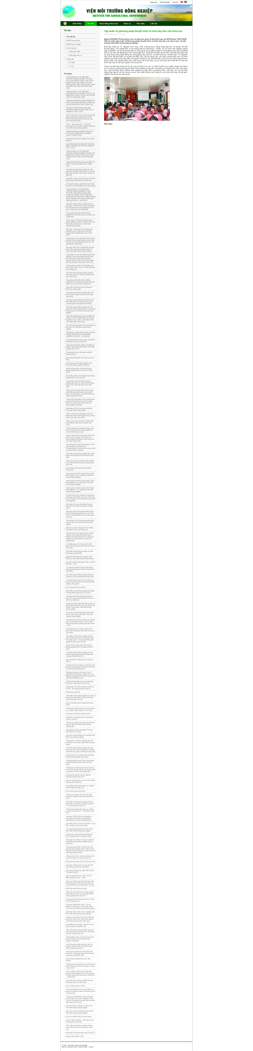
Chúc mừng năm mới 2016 (75, 986)
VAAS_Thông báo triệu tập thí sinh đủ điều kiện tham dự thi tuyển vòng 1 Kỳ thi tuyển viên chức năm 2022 (80, 415)
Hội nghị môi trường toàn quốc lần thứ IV (80, 1033)
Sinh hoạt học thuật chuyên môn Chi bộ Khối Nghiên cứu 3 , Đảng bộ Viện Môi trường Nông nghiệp (80, 475)
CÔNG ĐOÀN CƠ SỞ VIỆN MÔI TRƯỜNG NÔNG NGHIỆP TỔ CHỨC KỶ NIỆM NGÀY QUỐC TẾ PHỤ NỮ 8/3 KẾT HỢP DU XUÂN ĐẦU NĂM (80, 94)
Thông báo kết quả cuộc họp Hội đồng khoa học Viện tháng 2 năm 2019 (79, 682)
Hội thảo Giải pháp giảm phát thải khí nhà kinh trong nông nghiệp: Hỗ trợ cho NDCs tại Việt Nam (80, 598)
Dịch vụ (127, 23)
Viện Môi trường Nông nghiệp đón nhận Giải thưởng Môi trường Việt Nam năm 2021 (80, 455)
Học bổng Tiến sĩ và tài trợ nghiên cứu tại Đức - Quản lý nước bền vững (80, 824)
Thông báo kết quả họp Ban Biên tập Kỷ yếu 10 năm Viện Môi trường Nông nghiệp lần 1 (80, 724)
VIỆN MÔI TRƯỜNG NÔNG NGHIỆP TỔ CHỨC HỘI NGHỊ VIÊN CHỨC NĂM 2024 (80, 164)
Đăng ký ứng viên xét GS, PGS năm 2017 (81, 861)
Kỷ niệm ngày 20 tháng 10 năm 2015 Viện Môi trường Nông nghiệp (79, 1007)
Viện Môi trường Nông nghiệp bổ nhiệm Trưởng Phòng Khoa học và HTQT (80, 592)
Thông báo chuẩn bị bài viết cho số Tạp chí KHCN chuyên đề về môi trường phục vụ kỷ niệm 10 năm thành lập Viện (80, 769)
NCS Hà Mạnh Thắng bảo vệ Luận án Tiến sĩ (79, 660)
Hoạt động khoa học (109, 23)
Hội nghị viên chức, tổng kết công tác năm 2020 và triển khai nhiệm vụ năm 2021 (79, 506)
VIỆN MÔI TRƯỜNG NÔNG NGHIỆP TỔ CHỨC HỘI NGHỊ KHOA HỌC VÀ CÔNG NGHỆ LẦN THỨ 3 (80, 347)
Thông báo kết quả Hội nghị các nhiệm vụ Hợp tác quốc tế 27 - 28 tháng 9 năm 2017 (80, 811)
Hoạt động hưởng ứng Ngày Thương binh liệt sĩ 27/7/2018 (79, 731)
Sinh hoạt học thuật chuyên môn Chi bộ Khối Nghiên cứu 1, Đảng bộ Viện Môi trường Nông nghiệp (80, 490)
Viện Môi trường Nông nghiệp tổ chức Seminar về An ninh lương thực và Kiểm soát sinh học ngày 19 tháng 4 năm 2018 (80, 750)
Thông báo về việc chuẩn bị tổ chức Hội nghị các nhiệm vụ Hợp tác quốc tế (80, 857)
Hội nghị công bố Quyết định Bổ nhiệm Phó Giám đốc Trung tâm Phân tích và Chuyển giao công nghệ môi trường (80, 302)
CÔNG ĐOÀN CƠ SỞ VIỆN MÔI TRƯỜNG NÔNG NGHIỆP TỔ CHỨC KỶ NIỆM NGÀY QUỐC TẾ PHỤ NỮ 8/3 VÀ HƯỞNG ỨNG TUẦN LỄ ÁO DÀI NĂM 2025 (80, 155)
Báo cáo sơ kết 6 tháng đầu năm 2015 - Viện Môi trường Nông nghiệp (80, 1012)
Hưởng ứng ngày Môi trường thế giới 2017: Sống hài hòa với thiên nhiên (79, 835)
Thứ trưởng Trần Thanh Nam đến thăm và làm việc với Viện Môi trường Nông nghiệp (80, 522)
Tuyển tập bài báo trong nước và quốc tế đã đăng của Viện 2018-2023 (80, 341)
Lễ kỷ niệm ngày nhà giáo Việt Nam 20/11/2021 (78, 469)
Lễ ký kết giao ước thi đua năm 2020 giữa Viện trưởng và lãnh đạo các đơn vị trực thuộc (80, 546)
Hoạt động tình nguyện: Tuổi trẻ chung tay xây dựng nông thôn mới (79, 925)
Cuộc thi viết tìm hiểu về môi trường (78, 1016)
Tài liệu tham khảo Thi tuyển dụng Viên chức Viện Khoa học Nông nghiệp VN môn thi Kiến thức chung (80, 430)
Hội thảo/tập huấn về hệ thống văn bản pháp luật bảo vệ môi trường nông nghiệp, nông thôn (80, 939)
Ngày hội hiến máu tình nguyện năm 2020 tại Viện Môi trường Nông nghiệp (80, 557)
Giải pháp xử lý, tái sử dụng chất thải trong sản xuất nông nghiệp (79, 409)
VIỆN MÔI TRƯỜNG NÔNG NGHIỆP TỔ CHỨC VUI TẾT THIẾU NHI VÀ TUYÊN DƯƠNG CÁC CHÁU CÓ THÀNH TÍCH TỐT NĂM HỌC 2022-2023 (80, 319)
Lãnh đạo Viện (74, 51)
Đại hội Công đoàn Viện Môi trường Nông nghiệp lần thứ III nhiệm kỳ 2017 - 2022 (80, 647)
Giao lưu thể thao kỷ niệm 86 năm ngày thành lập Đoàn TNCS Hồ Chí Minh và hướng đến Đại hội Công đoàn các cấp (80, 883)
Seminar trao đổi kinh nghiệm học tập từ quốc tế (80, 139)
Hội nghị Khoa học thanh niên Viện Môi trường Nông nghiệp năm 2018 (80, 756)
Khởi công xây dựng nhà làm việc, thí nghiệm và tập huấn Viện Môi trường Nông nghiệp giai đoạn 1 (79, 946)
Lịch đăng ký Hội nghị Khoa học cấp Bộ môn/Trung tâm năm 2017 (80, 787)
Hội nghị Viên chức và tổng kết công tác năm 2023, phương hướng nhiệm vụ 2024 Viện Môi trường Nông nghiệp (80, 249)
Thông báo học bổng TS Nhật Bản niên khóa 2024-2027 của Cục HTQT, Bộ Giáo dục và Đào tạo (80, 267)
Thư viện (141, 23)
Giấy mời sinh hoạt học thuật (76, 888)
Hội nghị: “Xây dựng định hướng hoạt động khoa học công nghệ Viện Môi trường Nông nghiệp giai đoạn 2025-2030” (79, 232)
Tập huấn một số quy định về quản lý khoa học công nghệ (79, 288)
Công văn (70, 59)
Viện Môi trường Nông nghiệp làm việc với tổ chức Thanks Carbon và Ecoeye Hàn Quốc (80, 294)
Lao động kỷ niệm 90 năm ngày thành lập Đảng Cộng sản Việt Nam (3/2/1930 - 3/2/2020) (80, 569)
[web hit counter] (101, 1044)
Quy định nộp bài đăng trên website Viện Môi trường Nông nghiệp (80, 736)
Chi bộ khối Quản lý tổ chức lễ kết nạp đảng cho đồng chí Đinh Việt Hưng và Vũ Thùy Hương (80, 991)
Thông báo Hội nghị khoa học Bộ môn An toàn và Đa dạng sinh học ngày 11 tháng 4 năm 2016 (80, 966)
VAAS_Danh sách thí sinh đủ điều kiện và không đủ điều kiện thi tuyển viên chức (80, 423)
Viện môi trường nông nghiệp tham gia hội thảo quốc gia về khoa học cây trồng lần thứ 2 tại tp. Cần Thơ (80, 931)
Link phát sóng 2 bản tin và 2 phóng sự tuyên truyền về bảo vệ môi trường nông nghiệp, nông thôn (80, 582)
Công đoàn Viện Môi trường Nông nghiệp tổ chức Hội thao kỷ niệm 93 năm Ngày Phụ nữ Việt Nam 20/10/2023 (80, 282)
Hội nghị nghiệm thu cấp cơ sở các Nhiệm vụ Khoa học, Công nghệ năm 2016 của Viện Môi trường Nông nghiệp (80, 906)
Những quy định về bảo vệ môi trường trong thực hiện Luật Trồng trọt (79, 529)
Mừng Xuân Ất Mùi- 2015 (75, 1036)
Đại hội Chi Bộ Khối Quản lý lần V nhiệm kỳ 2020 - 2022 (80, 563)
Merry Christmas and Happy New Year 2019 (79, 704)
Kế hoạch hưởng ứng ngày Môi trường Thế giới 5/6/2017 (80, 871)
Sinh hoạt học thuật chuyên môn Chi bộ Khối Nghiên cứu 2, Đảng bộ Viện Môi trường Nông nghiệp (80, 482)
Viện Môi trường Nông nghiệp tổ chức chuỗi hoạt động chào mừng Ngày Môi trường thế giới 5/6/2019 (79, 654)
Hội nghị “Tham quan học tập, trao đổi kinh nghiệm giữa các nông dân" (79, 866)
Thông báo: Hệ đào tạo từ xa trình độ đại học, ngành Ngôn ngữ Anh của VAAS (80, 709)
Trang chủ (153, 2)
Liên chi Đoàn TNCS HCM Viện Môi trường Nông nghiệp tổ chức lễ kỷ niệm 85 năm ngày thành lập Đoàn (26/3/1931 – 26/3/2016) (80, 974)
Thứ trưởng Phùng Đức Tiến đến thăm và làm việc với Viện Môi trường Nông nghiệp (81, 327)
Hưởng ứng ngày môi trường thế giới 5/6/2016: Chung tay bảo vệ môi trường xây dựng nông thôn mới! (80, 953)
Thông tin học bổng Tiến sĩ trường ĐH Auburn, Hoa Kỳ (79, 718)
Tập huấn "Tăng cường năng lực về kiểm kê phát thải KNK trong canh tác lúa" (80, 179)
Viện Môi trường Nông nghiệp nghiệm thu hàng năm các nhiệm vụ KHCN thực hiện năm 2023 (80, 274)
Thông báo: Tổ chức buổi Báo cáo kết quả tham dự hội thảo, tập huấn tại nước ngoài (80, 742)
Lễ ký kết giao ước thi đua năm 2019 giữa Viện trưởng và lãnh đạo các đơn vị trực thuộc (80, 631)
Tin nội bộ (71, 37)
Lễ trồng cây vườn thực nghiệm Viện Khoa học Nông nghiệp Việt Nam (79, 364)
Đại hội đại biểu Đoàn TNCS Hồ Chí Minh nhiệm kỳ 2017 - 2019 (79, 877)
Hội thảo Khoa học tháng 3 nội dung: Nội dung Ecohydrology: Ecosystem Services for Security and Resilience (80, 667)
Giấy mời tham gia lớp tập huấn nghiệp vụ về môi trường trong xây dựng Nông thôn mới (80, 462)
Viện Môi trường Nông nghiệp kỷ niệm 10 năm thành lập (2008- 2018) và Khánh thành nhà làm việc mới (81, 697)
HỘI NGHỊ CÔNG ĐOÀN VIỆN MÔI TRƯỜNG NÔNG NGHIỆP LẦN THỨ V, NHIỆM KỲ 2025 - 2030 (80, 110)
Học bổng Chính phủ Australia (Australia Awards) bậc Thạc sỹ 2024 (80, 377)
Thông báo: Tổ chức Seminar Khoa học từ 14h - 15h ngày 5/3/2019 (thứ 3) (80, 688)
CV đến (72, 63)
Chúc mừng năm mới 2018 (75, 791)
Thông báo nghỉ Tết (73, 692)
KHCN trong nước (73, 40)
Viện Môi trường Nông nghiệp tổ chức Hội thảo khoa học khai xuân (79, 981)
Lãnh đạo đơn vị (75, 55)
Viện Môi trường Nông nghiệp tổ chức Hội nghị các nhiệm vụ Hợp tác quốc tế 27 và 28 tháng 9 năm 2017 (80, 804)
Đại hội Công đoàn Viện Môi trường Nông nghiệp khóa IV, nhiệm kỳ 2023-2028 (79, 370)
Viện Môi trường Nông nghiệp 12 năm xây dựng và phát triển (79, 552)
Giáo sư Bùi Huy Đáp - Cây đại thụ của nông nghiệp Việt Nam (80, 1021)
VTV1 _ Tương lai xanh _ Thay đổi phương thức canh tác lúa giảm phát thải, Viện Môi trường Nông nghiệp (80, 126)
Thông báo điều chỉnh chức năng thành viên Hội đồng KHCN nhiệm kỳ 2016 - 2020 (80, 762)
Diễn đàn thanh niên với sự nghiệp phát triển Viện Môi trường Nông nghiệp (80, 913)
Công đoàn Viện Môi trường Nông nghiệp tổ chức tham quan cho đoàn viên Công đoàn (80, 215)
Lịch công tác (72, 48)
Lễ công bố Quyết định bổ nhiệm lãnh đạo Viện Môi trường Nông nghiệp (79, 830)
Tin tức (90, 23)
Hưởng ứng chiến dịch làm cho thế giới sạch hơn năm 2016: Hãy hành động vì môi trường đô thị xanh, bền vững (80, 919)
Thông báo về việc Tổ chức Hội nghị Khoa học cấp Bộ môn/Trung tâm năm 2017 (79, 796)
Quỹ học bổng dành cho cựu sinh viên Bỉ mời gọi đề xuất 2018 (80, 781)
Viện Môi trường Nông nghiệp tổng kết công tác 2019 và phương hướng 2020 (80, 576)
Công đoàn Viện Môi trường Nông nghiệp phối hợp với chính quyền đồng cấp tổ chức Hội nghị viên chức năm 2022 (80, 384)
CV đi (71, 66)
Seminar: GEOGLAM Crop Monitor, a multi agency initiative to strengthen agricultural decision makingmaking (79, 818)
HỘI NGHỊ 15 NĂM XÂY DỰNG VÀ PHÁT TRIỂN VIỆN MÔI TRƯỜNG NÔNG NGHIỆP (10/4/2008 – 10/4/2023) (80, 334)
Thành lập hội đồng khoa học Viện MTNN (78, 960)
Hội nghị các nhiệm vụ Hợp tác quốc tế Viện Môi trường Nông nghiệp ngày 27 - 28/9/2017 (80, 841)
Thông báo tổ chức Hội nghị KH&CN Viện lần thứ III (79, 353)
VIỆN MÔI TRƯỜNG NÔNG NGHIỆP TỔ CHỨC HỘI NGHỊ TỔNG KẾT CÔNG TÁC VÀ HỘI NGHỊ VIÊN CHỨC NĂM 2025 (80, 102)
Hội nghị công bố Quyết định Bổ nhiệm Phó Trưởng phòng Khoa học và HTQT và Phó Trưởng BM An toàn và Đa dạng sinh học (80, 514)
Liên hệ (175, 2)
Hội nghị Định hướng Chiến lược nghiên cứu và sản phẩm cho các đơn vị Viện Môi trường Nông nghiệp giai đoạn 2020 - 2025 (80, 622)
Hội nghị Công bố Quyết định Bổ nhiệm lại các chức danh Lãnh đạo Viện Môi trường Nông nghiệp (80, 614)
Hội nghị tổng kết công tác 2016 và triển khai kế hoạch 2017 (80, 900)
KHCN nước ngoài (74, 44)
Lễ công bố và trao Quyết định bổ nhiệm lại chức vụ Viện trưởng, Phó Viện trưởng (80, 185)
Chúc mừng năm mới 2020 (75, 587)
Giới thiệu (77, 23)
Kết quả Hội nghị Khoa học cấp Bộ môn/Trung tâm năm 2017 (78, 776)
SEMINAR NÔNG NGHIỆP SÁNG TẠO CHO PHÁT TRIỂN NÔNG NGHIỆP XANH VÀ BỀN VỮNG (79, 133)
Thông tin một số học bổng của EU (78, 714)
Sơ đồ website (165, 2)
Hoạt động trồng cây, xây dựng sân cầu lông (80, 359)
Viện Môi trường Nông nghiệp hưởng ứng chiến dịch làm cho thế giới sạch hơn (79, 1027)
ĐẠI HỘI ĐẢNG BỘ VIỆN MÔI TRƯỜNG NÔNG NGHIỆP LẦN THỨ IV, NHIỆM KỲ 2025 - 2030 (80, 146)
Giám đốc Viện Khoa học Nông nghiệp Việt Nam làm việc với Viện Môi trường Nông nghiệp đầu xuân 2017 (80, 894)
